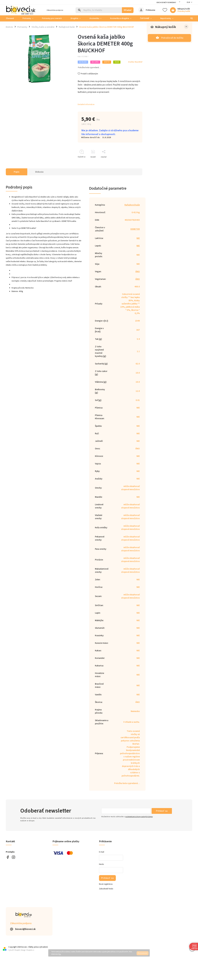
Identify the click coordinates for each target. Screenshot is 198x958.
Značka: (135, 62)
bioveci (13, 857)
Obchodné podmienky (166, 2)
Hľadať (128, 10)
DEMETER (135, 229)
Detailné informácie (86, 104)
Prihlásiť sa (162, 811)
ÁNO (137, 271)
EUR (188, 2)
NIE (138, 238)
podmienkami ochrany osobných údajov (139, 816)
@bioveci (7, 857)
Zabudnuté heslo (106, 888)
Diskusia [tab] (39, 171)
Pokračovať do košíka (172, 37)
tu (60, 954)
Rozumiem (142, 953)
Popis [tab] (16, 171)
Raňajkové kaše (132, 204)
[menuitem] (12, 18)
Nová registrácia (105, 884)
